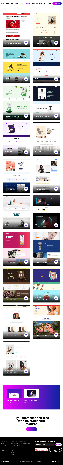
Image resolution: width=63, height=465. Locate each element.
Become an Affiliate (5, 447)
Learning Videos (4, 445)
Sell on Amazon (42, 3)
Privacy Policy (4, 450)
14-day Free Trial (31, 429)
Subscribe (58, 444)
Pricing (21, 3)
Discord (12, 454)
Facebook (13, 447)
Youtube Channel (14, 445)
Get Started (57, 3)
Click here (9, 404)
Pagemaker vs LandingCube (25, 445)
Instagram (13, 452)
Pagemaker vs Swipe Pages (25, 443)
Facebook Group (14, 443)
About (16, 3)
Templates (27, 3)
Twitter (12, 450)
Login (50, 3)
